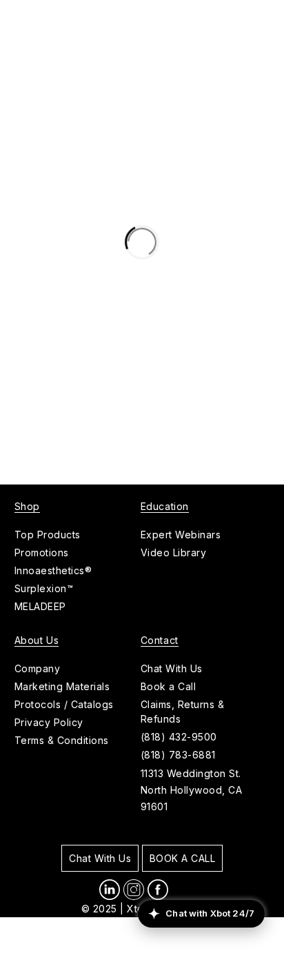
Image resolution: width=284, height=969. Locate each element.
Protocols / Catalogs (64, 704)
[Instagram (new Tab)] (133, 889)
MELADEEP (40, 606)
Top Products (47, 534)
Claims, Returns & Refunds (183, 711)
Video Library (174, 552)
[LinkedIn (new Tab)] (109, 889)
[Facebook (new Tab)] (158, 889)
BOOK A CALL (183, 858)
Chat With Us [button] (172, 668)
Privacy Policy (48, 722)
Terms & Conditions (61, 740)
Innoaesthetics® (53, 570)
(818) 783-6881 (178, 755)
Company (37, 668)
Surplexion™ (44, 588)
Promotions (41, 552)
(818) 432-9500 (179, 737)
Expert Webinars (181, 534)
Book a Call (168, 686)
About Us (36, 640)
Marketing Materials (62, 686)
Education (165, 506)
